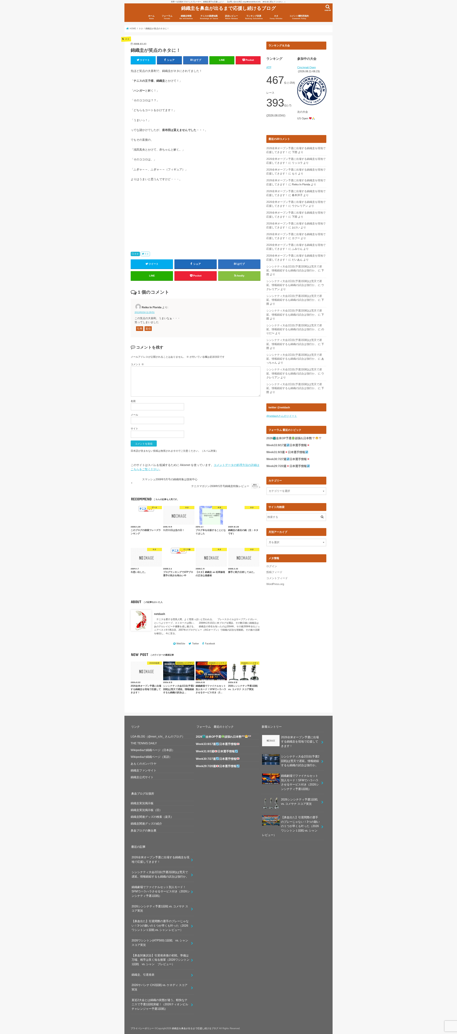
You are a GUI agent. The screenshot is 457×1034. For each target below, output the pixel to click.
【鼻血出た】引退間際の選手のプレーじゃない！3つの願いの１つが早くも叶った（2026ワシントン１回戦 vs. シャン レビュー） (160, 925)
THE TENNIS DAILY (144, 743)
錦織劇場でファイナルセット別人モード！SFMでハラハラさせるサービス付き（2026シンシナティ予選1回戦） (161, 891)
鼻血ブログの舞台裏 (143, 830)
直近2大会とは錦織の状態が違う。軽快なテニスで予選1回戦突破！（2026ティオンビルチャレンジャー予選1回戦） (160, 1004)
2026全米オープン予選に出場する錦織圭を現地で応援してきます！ (160, 859)
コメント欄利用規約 (299, 17)
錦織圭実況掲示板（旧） (146, 810)
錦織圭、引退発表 (143, 974)
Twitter (195, 643)
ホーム (151, 17)
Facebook (210, 643)
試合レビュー (231, 17)
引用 (139, 328)
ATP (268, 67)
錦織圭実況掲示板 (142, 803)
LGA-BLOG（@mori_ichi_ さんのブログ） (158, 736)
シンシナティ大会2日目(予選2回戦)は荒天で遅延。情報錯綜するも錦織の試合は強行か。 (160, 874)
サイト (134, 428)
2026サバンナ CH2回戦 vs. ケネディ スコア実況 (159, 987)
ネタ (276, 17)
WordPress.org (275, 584)
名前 (133, 401)
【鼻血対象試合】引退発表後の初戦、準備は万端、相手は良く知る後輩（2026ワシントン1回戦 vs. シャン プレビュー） (160, 960)
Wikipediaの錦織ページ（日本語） (153, 750)
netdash (159, 613)
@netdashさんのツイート (281, 416)
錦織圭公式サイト (142, 777)
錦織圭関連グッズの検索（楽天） (152, 816)
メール (134, 414)
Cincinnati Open (306, 67)
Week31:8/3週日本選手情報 (285, 452)
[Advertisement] (162, 212)
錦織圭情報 (186, 17)
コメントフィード (277, 578)
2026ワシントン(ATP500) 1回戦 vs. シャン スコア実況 (161, 942)
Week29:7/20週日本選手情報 (286, 466)
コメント (137, 364)
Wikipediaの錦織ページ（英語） (151, 756)
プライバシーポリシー (142, 1028)
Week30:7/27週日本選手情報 (286, 459)
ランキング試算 (254, 17)
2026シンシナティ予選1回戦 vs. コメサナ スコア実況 (160, 908)
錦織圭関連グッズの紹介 (146, 823)
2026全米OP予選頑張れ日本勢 (289, 438)
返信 (148, 328)
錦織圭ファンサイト (143, 770)
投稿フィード (274, 572)
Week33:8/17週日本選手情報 (286, 445)
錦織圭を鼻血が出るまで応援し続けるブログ (228, 8)
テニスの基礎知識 (209, 17)
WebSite (180, 643)
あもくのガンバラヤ (143, 763)
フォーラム (167, 17)
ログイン (271, 566)
